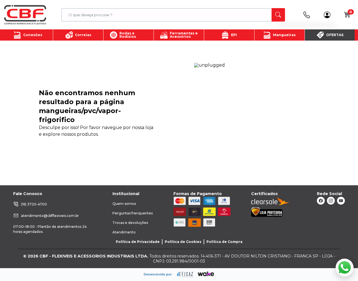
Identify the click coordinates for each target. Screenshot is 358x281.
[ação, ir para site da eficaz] (185, 274)
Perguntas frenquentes (132, 213)
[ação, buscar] (278, 15)
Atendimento (124, 232)
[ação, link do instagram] (331, 201)
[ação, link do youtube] (341, 201)
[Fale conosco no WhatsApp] (345, 268)
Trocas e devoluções (130, 223)
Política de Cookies (183, 242)
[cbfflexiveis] (25, 15)
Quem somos (124, 204)
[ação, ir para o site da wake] (206, 274)
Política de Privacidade (138, 242)
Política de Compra (224, 242)
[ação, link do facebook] (321, 201)
